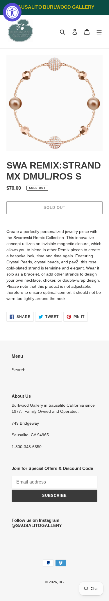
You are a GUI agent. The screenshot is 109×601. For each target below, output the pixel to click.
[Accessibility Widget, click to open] (12, 12)
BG (61, 582)
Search (18, 369)
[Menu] (99, 32)
